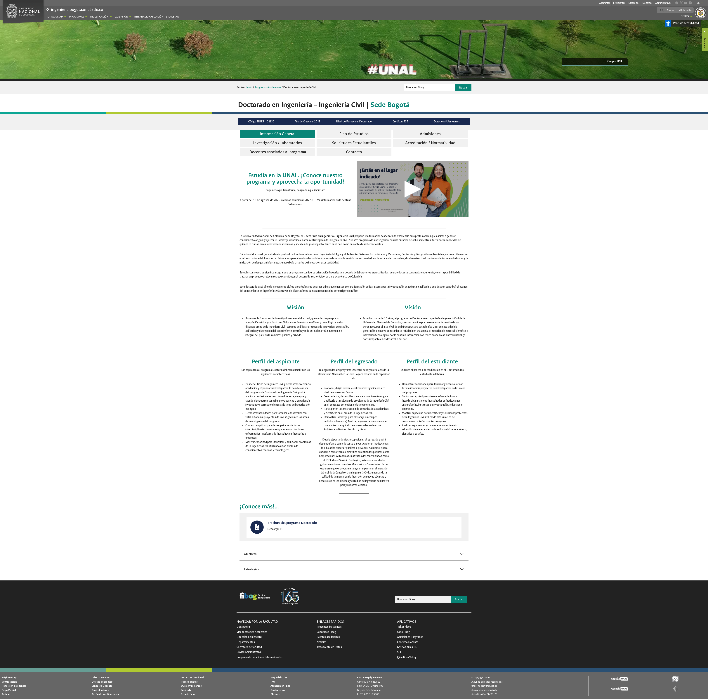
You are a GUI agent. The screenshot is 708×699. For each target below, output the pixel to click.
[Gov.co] (675, 679)
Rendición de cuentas (14, 685)
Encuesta (186, 690)
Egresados (634, 2)
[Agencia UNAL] (619, 688)
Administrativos (663, 2)
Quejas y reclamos (191, 685)
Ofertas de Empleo (101, 681)
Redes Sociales (189, 681)
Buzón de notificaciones (105, 694)
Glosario (275, 694)
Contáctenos (277, 690)
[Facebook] (677, 3)
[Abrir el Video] (412, 189)
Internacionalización (148, 16)
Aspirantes (604, 2)
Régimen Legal (10, 677)
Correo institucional (192, 677)
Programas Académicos (267, 87)
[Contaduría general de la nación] (675, 688)
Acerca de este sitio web (484, 690)
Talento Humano (100, 677)
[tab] (278, 134)
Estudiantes (619, 2)
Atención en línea (280, 685)
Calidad (6, 694)
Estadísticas (188, 694)
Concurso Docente (101, 685)
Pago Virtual (9, 690)
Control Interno (100, 690)
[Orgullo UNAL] (619, 679)
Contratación (9, 681)
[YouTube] (686, 3)
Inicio (249, 87)
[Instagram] (690, 3)
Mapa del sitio (278, 677)
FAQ (272, 681)
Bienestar (172, 16)
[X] (681, 3)
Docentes (647, 2)
